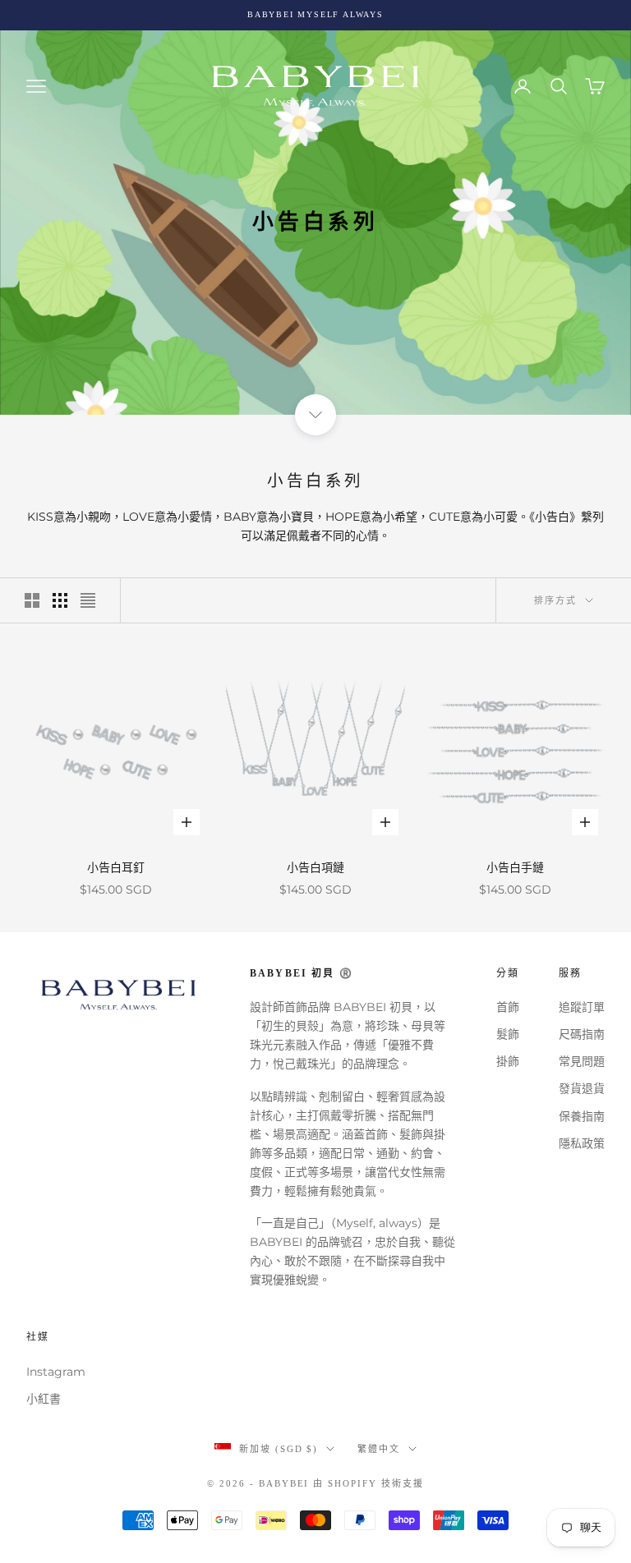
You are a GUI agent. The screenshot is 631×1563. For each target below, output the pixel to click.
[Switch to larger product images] (32, 600)
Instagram (55, 1371)
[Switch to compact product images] (88, 600)
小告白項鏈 (315, 867)
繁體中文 (378, 1449)
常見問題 (582, 1061)
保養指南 (582, 1116)
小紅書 (43, 1398)
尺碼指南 (582, 1034)
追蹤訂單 (582, 1007)
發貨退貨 (582, 1088)
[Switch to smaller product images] (60, 600)
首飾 (507, 1007)
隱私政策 (582, 1143)
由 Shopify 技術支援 (368, 1483)
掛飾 (507, 1061)
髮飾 (507, 1034)
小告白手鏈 (515, 867)
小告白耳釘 (116, 867)
